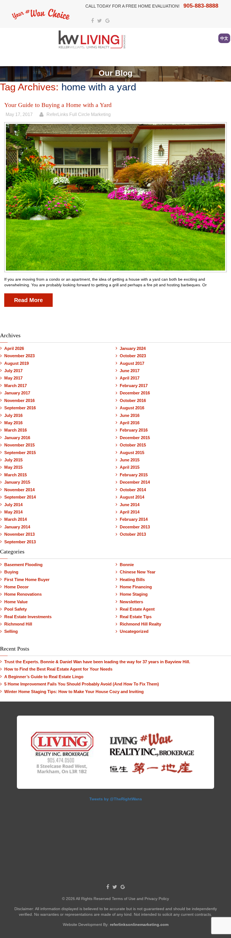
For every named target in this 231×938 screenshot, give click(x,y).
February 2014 (134, 519)
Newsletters (131, 601)
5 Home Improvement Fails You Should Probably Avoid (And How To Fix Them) (81, 684)
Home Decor (16, 586)
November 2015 (19, 445)
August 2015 (132, 452)
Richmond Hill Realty (140, 624)
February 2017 (134, 385)
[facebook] (92, 21)
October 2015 (133, 445)
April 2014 (129, 512)
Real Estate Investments (28, 616)
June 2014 (129, 504)
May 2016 (13, 422)
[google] (107, 21)
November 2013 (19, 534)
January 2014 (17, 526)
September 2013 (20, 541)
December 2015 (135, 437)
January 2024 (133, 348)
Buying (11, 572)
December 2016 (135, 392)
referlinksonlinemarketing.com (139, 924)
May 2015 (13, 467)
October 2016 (133, 400)
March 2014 (15, 519)
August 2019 (16, 363)
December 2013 (135, 526)
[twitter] (99, 21)
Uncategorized (134, 631)
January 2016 (17, 437)
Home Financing (136, 586)
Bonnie (127, 564)
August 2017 (132, 363)
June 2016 (129, 415)
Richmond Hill (18, 624)
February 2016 (134, 430)
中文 (224, 38)
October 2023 (133, 355)
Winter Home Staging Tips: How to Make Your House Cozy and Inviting (74, 691)
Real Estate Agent (137, 609)
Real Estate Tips (136, 616)
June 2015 (129, 459)
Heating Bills (132, 579)
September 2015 (20, 452)
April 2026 (14, 348)
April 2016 (129, 422)
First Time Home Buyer (27, 579)
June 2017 (129, 370)
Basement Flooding (23, 564)
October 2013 (133, 534)
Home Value (16, 601)
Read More (28, 300)
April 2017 (129, 378)
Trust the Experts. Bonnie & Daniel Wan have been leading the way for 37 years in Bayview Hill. (97, 661)
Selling (11, 631)
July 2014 (13, 504)
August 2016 (132, 407)
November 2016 (19, 400)
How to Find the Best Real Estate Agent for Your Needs (58, 669)
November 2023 (19, 355)
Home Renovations (23, 594)
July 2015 (13, 459)
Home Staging (134, 594)
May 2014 (13, 512)
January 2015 (17, 482)
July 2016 (13, 415)
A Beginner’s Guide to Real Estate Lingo (43, 676)
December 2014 (135, 482)
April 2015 (129, 467)
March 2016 (15, 430)
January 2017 (17, 392)
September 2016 (20, 407)
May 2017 (13, 378)
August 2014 (132, 497)
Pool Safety (15, 609)
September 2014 (20, 497)
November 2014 (19, 489)
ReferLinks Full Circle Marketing (78, 114)
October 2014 (133, 489)
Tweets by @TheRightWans (115, 799)
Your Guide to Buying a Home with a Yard (58, 104)
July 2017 (13, 370)
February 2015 (134, 474)
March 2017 (15, 385)
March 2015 (15, 474)
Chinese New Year (138, 572)
